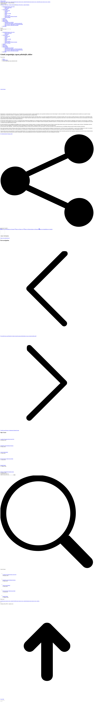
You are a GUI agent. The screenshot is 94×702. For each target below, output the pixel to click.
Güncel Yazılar (2, 89)
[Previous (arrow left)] (0, 701)
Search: (1, 474)
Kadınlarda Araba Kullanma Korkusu (6, 445)
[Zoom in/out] (4, 700)
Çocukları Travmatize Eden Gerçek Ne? (7, 439)
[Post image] (3, 438)
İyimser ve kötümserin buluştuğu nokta (7, 471)
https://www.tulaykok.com (5, 238)
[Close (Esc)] (0, 700)
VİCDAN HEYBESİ (4, 452)
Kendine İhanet (3, 465)
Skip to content (3, 0)
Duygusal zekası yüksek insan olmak (6, 458)
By (3, 133)
